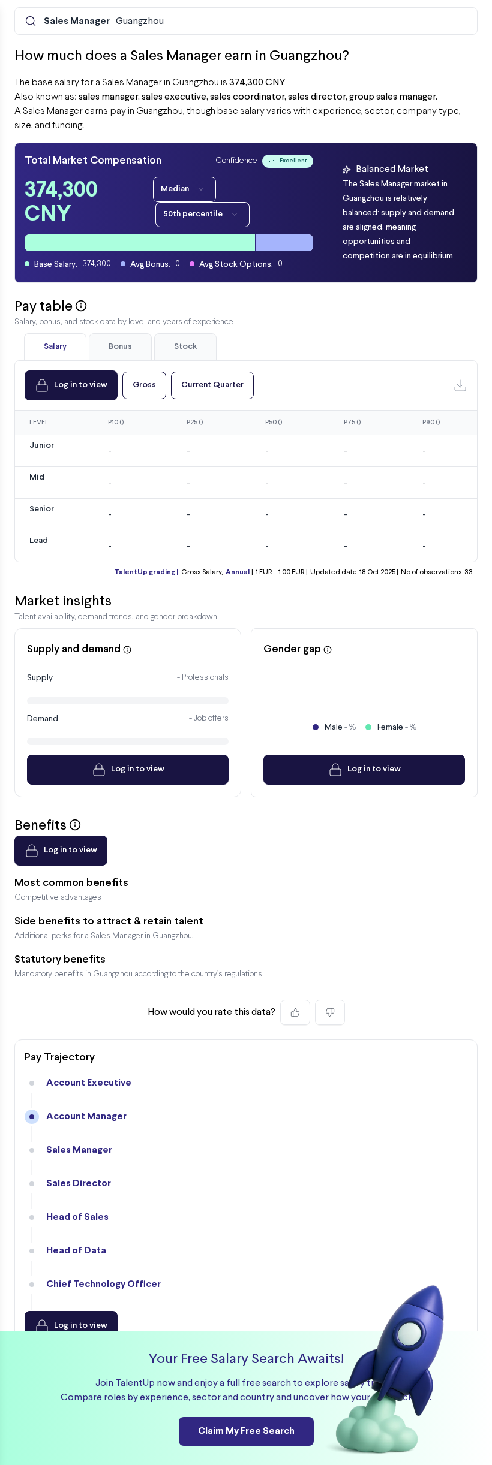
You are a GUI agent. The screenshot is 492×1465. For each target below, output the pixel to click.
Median (175, 189)
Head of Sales (77, 1217)
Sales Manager (79, 1150)
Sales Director (78, 1183)
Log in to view (80, 385)
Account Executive (88, 1082)
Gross (144, 385)
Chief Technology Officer (103, 1284)
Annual (238, 572)
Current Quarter (212, 385)
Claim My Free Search (246, 1431)
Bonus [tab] (120, 347)
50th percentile (193, 214)
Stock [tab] (185, 347)
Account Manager (86, 1116)
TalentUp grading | (146, 572)
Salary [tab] (55, 347)
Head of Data (76, 1250)
